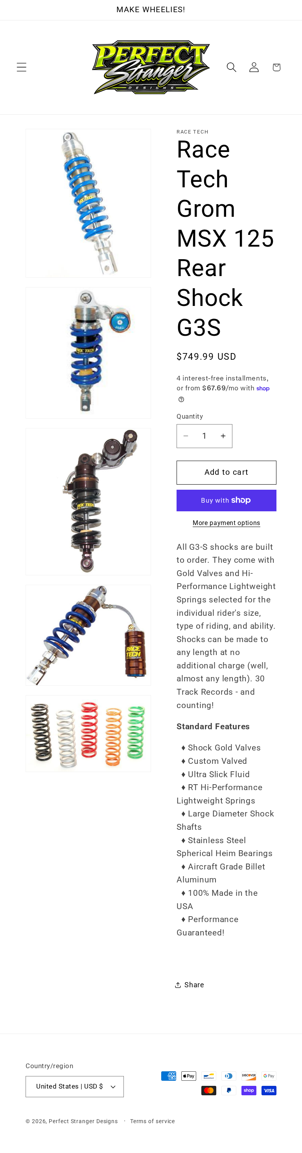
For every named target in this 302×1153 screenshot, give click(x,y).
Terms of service (152, 1121)
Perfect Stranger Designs (83, 1121)
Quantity (190, 416)
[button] (21, 67)
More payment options (226, 523)
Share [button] (194, 985)
